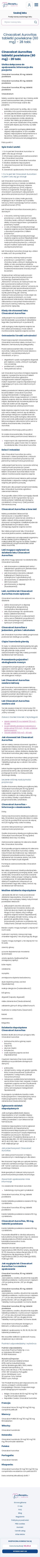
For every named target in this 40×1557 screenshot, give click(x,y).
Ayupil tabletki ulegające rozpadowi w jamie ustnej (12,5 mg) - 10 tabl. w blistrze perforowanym (20, 728)
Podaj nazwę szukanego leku (20, 17)
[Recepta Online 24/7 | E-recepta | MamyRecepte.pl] (10, 5)
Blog (20, 1513)
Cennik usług (20, 1531)
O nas (20, 1506)
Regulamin (20, 1516)
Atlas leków (20, 1534)
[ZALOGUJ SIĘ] (29, 5)
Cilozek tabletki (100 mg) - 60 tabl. (18, 732)
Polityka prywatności (20, 1520)
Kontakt (20, 1527)
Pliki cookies (20, 1524)
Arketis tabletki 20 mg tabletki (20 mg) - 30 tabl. (20, 722)
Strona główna (20, 1502)
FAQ (20, 1509)
